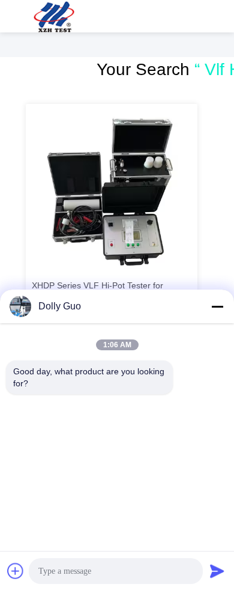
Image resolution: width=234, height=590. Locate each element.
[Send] (217, 571)
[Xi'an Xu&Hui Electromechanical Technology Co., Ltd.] (54, 16)
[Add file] (15, 571)
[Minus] (217, 306)
